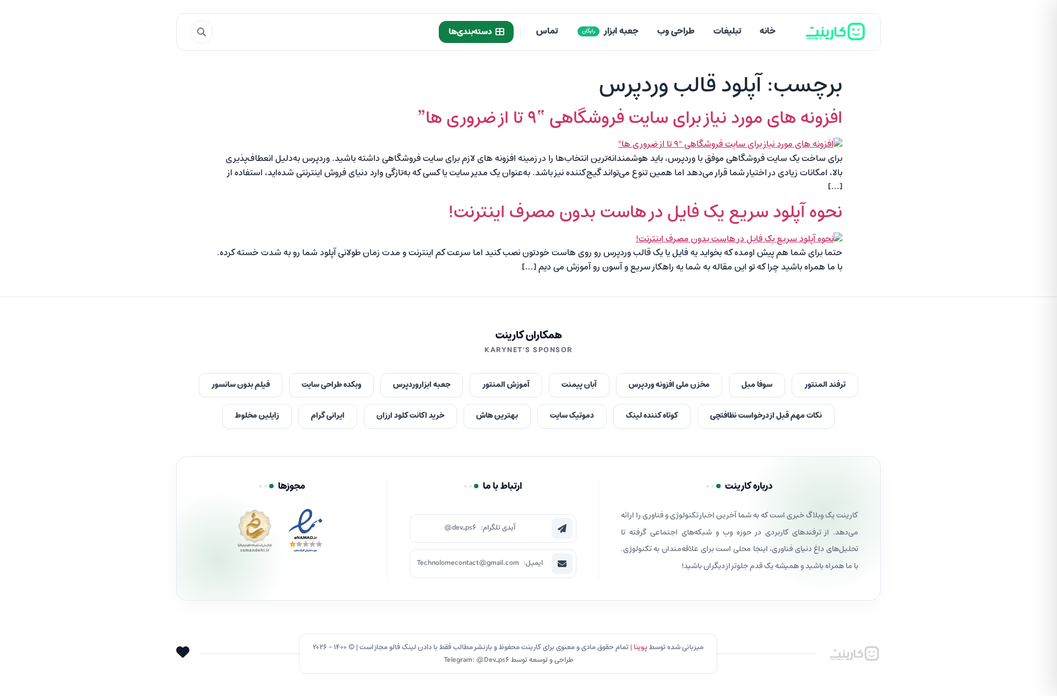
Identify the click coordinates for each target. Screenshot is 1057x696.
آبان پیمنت (579, 385)
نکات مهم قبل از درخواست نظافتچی (766, 416)
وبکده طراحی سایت (331, 385)
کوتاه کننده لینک (652, 416)
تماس (547, 31)
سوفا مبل (757, 385)
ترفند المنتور (825, 385)
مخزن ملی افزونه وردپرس (669, 385)
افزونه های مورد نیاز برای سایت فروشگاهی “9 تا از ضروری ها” (629, 118)
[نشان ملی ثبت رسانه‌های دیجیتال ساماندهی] (255, 534)
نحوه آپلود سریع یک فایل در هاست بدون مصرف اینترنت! (645, 212)
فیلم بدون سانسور (240, 385)
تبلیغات (727, 31)
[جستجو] (201, 32)
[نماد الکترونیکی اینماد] (305, 534)
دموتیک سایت (572, 416)
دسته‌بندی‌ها (470, 32)
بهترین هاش (497, 416)
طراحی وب (676, 31)
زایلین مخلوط (257, 416)
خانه (768, 31)
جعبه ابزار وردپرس (421, 385)
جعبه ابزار (610, 31)
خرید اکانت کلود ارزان (410, 416)
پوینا (640, 647)
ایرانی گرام (328, 416)
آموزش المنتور (506, 385)
